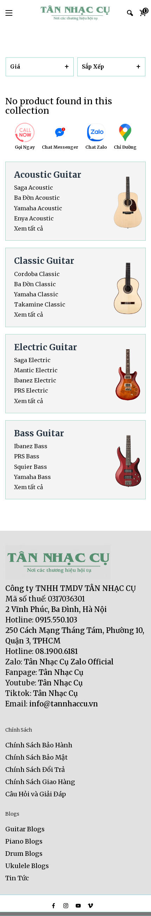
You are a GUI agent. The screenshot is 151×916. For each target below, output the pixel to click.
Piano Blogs (23, 841)
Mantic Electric (36, 370)
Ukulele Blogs (27, 866)
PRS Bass (26, 456)
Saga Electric (32, 360)
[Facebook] (53, 905)
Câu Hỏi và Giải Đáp (35, 794)
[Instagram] (65, 905)
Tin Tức (17, 878)
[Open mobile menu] (9, 13)
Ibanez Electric (35, 380)
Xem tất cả (28, 228)
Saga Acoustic (33, 187)
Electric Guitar (45, 347)
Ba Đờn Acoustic (37, 198)
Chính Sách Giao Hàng (40, 782)
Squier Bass (30, 467)
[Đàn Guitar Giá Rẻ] (75, 13)
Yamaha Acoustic (38, 208)
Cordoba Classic (37, 274)
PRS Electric (31, 390)
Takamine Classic (39, 304)
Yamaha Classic (36, 294)
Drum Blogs (23, 854)
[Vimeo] (90, 905)
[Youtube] (78, 905)
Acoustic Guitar (47, 174)
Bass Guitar (39, 433)
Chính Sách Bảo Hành (38, 745)
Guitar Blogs (25, 829)
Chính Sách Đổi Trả (35, 770)
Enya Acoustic (34, 218)
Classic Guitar (44, 260)
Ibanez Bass (30, 446)
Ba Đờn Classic (35, 284)
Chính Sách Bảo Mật (36, 757)
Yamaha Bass (32, 477)
